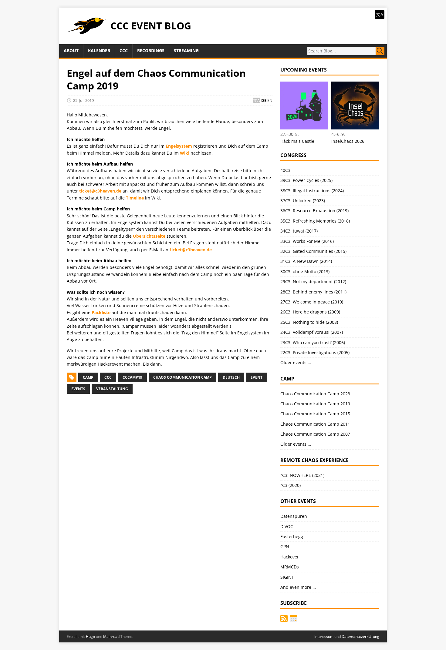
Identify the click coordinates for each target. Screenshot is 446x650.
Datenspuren (293, 516)
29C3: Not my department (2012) (313, 281)
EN (269, 100)
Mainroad (111, 636)
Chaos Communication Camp (182, 377)
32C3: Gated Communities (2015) (313, 251)
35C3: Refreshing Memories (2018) (315, 221)
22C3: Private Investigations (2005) (315, 352)
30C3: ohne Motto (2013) (304, 271)
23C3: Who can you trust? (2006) (312, 342)
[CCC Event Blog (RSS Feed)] (284, 618)
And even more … (298, 587)
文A (379, 14)
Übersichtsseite (149, 236)
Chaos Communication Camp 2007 (315, 434)
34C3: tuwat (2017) (299, 231)
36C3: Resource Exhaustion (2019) (314, 210)
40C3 (285, 170)
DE (263, 100)
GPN (284, 546)
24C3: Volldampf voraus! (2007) (311, 332)
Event (256, 377)
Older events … (295, 362)
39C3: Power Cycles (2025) (306, 180)
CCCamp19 (132, 377)
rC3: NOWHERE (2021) (302, 475)
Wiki (184, 153)
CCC (108, 377)
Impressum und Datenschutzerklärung (346, 636)
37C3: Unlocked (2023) (302, 200)
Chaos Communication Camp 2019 (315, 404)
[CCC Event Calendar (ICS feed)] (293, 618)
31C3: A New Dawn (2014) (306, 261)
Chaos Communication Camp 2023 (315, 394)
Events (78, 388)
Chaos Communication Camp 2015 (315, 414)
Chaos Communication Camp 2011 (315, 424)
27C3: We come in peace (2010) (311, 302)
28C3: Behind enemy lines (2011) (313, 292)
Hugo (90, 636)
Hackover (289, 557)
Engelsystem (179, 146)
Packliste (101, 312)
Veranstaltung (112, 388)
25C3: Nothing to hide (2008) (309, 322)
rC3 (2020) (290, 485)
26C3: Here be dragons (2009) (310, 312)
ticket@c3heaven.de (100, 191)
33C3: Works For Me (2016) (307, 241)
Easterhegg (291, 536)
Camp (88, 377)
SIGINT (287, 577)
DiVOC (286, 526)
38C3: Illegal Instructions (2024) (312, 190)
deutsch (231, 377)
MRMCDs (289, 567)
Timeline (135, 198)
